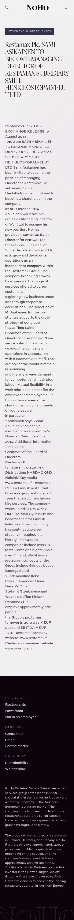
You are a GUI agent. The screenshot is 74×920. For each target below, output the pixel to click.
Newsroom (14, 710)
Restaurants (15, 704)
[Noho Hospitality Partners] (38, 7)
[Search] (7, 7)
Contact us (14, 733)
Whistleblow (15, 768)
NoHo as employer (20, 716)
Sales (10, 739)
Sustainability (16, 762)
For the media (16, 745)
